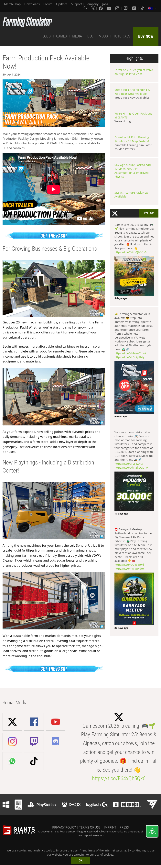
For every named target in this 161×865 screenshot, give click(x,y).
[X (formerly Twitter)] (93, 8)
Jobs (105, 4)
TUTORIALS (121, 36)
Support (76, 4)
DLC (90, 36)
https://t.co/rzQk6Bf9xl (129, 564)
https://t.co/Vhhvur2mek (130, 353)
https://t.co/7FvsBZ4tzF (129, 463)
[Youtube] (109, 8)
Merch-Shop (12, 4)
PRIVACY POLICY (64, 827)
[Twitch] (126, 8)
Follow (149, 213)
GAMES (61, 36)
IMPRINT (110, 827)
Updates (61, 4)
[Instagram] (117, 8)
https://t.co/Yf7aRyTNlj (129, 357)
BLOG (47, 36)
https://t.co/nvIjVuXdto (129, 568)
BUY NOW (145, 36)
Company (92, 4)
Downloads (32, 4)
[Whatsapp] (85, 8)
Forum (47, 4)
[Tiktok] (142, 8)
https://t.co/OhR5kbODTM (131, 467)
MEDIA (77, 36)
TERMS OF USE (90, 827)
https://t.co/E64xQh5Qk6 (130, 252)
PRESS (124, 827)
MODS (103, 36)
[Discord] (134, 8)
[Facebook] (101, 8)
